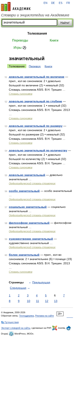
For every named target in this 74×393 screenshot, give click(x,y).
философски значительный (29, 222)
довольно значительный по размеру (35, 125)
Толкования (37, 33)
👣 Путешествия (10, 322)
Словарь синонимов (20, 93)
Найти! (64, 22)
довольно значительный (27, 175)
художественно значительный (31, 238)
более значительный (24, 254)
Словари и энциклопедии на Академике (35, 15)
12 (46, 301)
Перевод (34, 66)
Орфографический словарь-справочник (32, 183)
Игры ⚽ (20, 47)
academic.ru (16, 6)
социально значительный (28, 206)
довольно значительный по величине (36, 76)
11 (37, 301)
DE (53, 3)
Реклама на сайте (44, 315)
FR (68, 3)
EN (45, 3)
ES (60, 3)
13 (55, 301)
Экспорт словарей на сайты (15, 328)
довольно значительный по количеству (38, 150)
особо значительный (24, 191)
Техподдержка (26, 315)
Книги (54, 40)
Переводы (20, 40)
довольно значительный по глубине (35, 101)
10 (28, 301)
